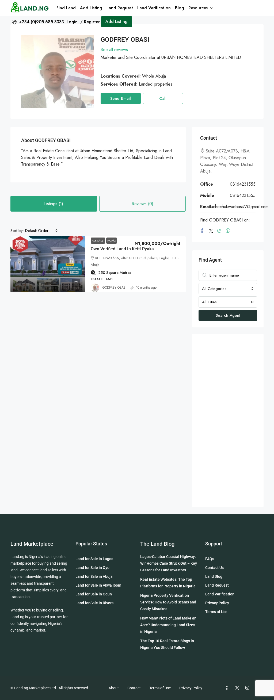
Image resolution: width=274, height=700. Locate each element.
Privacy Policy (217, 603)
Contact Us (214, 567)
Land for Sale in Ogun (93, 594)
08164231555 (243, 184)
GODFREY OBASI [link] (114, 287)
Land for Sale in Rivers (94, 603)
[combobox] (41, 230)
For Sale (98, 241)
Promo (111, 241)
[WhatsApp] (229, 231)
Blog (179, 8)
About (114, 688)
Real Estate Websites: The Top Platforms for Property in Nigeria (168, 582)
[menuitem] (37, 22)
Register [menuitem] (92, 22)
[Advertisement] (228, 420)
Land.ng (17, 556)
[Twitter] (212, 231)
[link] (47, 264)
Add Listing (91, 8)
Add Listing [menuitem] (116, 21)
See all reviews (114, 50)
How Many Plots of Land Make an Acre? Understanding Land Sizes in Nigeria (168, 625)
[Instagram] (248, 688)
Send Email (120, 98)
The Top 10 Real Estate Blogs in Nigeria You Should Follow (167, 644)
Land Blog (213, 576)
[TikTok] (220, 231)
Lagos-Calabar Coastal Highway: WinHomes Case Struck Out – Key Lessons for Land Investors (168, 563)
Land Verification (154, 8)
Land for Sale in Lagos (94, 559)
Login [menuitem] (73, 22)
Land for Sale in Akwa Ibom (98, 585)
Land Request (119, 8)
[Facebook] (203, 231)
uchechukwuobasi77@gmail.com (239, 207)
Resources (198, 8)
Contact (134, 688)
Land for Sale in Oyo (92, 567)
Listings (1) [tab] (53, 204)
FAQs (209, 559)
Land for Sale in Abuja (94, 576)
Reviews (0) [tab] (142, 204)
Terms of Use (216, 612)
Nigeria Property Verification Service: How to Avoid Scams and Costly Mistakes (168, 602)
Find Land (66, 8)
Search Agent (228, 315)
